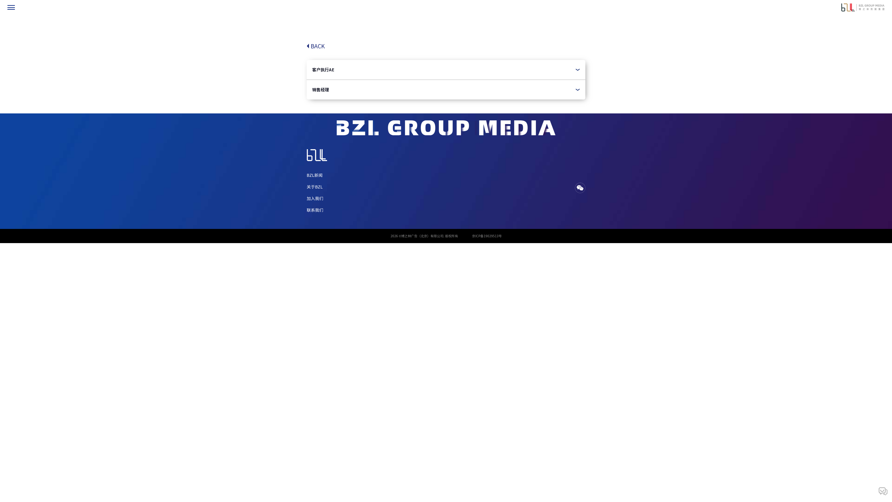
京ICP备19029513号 (487, 236)
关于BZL (315, 187)
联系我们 (315, 210)
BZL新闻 (315, 175)
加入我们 (315, 198)
